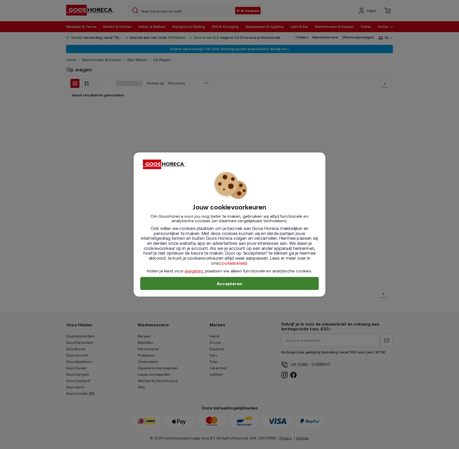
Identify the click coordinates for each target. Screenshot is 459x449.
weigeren (194, 270)
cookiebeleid (233, 263)
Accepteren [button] (229, 283)
